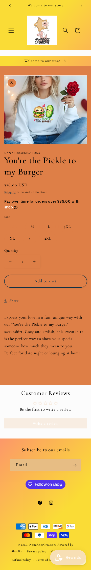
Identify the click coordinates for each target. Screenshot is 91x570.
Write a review (45, 423)
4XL (13, 226)
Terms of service (47, 559)
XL (12, 238)
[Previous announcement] (9, 5)
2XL (47, 238)
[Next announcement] (81, 5)
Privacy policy (36, 551)
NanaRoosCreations (42, 544)
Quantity (11, 250)
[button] (11, 30)
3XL (67, 226)
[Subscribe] (75, 465)
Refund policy (21, 559)
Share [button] (14, 300)
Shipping (10, 192)
